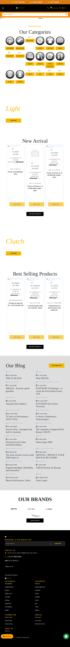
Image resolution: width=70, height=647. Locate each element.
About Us (7, 631)
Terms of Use (8, 617)
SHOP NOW (13, 120)
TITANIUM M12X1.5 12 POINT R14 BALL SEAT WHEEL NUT (54, 308)
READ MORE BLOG (56, 365)
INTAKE (10, 82)
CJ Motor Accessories (22, 637)
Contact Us (8, 634)
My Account (38, 617)
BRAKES (40, 48)
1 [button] (28, 18)
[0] (65, 8)
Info (15, 164)
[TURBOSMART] (16, 148)
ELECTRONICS (19, 56)
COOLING (60, 48)
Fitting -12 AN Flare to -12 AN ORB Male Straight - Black (35, 188)
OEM (40, 74)
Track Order (38, 621)
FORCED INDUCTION (50, 65)
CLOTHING (50, 48)
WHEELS (60, 74)
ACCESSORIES (9, 48)
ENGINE (30, 64)
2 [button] (34, 18)
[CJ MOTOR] (35, 282)
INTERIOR (20, 82)
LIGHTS (30, 74)
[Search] (66, 14)
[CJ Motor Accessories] (20, 7)
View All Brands (35, 520)
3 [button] (39, 18)
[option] (15, 176)
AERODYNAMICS (20, 48)
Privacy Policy (8, 621)
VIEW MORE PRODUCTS (35, 214)
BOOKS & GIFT (30, 40)
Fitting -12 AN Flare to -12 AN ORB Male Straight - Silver (54, 175)
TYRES (50, 74)
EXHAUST (40, 64)
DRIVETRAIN (10, 56)
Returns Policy (9, 624)
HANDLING (60, 64)
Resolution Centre (40, 624)
